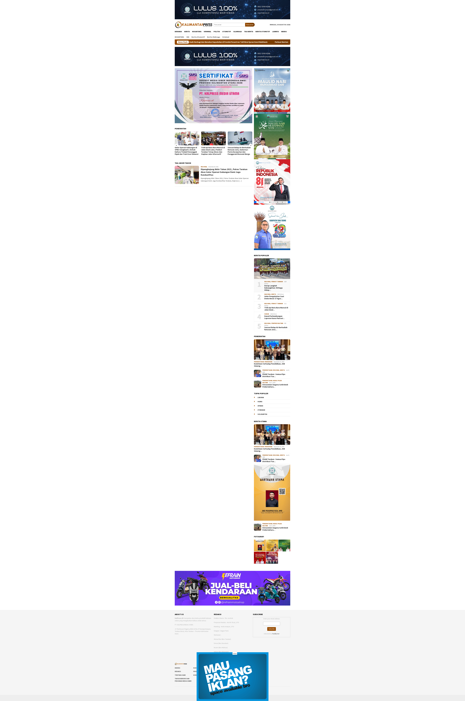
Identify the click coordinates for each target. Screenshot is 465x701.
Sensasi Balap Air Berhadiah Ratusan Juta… (275, 328)
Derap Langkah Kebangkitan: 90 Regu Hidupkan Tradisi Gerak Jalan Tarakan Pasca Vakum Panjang (240, 151)
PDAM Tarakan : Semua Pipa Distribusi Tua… (273, 375)
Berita (273, 294)
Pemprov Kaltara (277, 323)
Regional (204, 167)
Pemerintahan (259, 362)
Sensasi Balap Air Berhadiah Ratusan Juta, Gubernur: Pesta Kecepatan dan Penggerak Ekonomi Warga (212, 151)
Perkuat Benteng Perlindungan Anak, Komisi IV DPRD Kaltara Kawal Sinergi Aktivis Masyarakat (246, 42)
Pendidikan (268, 362)
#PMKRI (260, 406)
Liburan (261, 397)
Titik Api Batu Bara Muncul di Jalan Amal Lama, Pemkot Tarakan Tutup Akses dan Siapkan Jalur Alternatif (186, 151)
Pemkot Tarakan (277, 281)
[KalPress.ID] (194, 24)
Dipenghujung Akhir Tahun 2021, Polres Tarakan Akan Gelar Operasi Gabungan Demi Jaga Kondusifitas (224, 172)
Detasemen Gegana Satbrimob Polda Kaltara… (275, 386)
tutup (234, 653)
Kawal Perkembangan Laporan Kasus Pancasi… (274, 317)
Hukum (266, 314)
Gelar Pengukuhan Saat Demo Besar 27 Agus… (274, 297)
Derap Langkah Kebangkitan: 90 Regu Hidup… (273, 288)
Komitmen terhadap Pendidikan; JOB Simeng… (269, 365)
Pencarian (249, 25)
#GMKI (260, 402)
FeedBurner (275, 634)
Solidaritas (262, 414)
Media (275, 380)
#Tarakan (261, 410)
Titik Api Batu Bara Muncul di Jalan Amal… (276, 309)
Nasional (267, 294)
